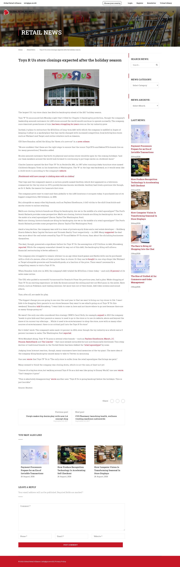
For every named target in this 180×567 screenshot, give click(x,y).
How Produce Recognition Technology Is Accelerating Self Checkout (71, 470)
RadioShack (31, 342)
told (38, 306)
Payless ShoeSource (94, 338)
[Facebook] (112, 401)
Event (121, 12)
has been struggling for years (65, 124)
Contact (163, 12)
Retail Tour (147, 12)
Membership (106, 12)
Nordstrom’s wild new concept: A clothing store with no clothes (46, 176)
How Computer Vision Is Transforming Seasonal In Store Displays (107, 470)
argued (100, 315)
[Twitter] (117, 401)
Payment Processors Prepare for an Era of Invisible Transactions (32, 470)
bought (91, 259)
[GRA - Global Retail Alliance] (19, 13)
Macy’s (107, 338)
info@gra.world (30, 3)
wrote (29, 359)
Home (92, 12)
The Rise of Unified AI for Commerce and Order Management (143, 279)
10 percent (115, 271)
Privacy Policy (60, 561)
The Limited (47, 342)
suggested (109, 232)
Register (140, 3)
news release (84, 141)
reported (22, 247)
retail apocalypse (92, 345)
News (133, 12)
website (62, 171)
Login (130, 3)
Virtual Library (166, 3)
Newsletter (151, 3)
